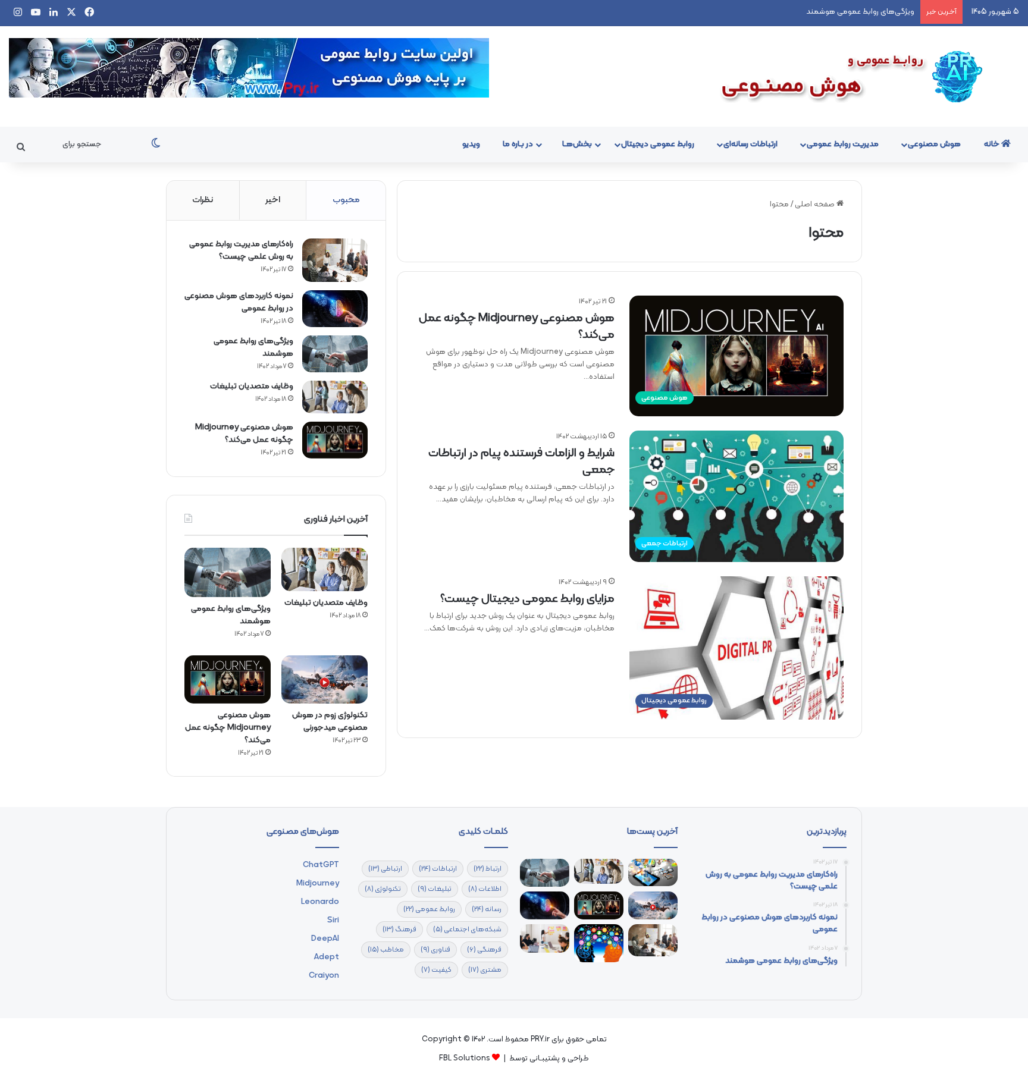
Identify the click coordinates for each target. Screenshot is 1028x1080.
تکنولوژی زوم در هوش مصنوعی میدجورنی (330, 721)
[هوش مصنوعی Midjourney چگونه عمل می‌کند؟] (335, 440)
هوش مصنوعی (934, 144)
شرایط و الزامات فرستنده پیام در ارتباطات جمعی (521, 461)
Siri (333, 920)
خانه (992, 144)
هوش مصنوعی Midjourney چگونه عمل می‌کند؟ (517, 326)
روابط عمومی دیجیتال (657, 144)
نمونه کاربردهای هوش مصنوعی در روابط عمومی (238, 302)
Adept (326, 957)
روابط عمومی (429, 909)
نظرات (202, 200)
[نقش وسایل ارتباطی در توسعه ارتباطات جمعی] (653, 872)
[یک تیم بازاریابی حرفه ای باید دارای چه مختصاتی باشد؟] (544, 938)
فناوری (435, 949)
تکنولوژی (383, 889)
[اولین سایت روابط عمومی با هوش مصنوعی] (856, 76)
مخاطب (386, 949)
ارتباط (488, 869)
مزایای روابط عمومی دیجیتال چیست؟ (527, 599)
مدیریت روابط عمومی (843, 144)
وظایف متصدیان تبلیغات (251, 386)
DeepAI (325, 939)
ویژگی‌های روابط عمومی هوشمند (860, 12)
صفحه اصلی (815, 205)
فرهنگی (484, 949)
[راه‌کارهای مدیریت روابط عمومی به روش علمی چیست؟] (335, 259)
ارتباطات (438, 869)
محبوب (346, 200)
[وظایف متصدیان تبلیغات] (335, 397)
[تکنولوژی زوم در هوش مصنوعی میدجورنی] (324, 679)
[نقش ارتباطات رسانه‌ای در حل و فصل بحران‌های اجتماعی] (598, 943)
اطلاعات (485, 889)
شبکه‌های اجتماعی (467, 929)
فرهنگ (399, 929)
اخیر (272, 200)
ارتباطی (385, 869)
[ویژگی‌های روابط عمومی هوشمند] (335, 354)
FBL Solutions (464, 1059)
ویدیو (471, 144)
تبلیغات (435, 889)
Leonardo (320, 902)
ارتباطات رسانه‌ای (750, 144)
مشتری (485, 970)
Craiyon (324, 975)
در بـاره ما (518, 144)
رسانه (487, 909)
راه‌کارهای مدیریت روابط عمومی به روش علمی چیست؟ (241, 250)
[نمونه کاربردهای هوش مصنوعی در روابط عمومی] (335, 308)
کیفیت (436, 970)
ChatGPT (321, 865)
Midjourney (317, 883)
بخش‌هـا (577, 144)
